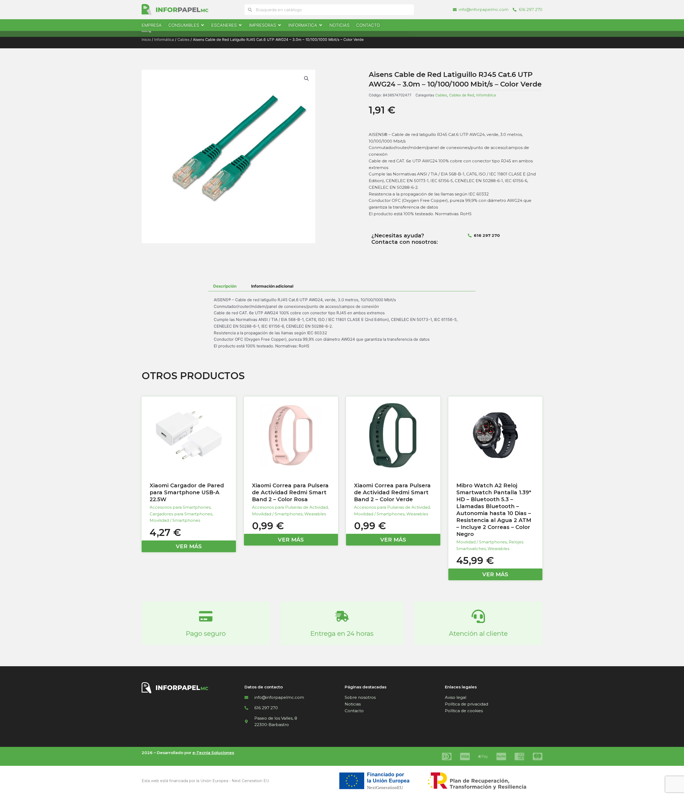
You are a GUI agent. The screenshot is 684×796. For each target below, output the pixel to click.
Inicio (146, 39)
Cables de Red (461, 95)
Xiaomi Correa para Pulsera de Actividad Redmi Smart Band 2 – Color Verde (392, 492)
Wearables (315, 513)
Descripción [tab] (224, 286)
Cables (183, 39)
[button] (306, 78)
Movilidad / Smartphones (175, 520)
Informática (164, 39)
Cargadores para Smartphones (181, 513)
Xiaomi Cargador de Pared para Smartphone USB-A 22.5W (187, 492)
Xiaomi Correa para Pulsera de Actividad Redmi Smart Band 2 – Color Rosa (290, 492)
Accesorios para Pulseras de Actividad (290, 507)
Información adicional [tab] (272, 286)
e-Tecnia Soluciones (213, 752)
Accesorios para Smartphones (180, 507)
